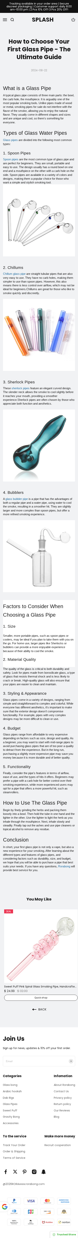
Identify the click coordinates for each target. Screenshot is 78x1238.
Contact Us (61, 1091)
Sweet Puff (10, 1110)
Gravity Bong (11, 1117)
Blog (56, 1117)
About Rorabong (64, 1085)
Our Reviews (62, 1110)
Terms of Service (14, 1158)
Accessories (11, 1123)
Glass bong (10, 1085)
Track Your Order (14, 1145)
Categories (12, 1076)
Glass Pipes (10, 1104)
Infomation (63, 1076)
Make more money (59, 1136)
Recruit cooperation (57, 1145)
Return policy (62, 1104)
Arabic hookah (12, 1091)
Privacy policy (63, 1098)
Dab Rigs (8, 1098)
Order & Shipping (14, 1151)
